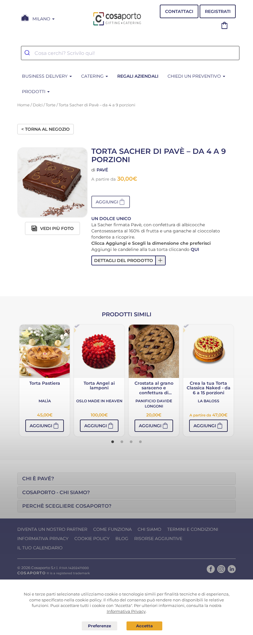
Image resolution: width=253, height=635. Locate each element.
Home (23, 105)
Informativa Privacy (42, 538)
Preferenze (100, 626)
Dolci (38, 105)
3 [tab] (131, 442)
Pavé (102, 170)
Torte (51, 105)
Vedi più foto (56, 228)
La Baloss (208, 401)
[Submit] (28, 53)
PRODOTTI (34, 91)
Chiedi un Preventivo (195, 76)
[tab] (126, 479)
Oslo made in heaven (99, 401)
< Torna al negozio (45, 129)
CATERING (93, 76)
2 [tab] (122, 442)
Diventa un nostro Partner (52, 529)
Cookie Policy (92, 538)
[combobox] (130, 53)
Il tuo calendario (40, 548)
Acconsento (144, 625)
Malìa (45, 401)
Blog (121, 538)
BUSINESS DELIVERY (45, 76)
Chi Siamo (149, 529)
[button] (110, 202)
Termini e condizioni (192, 529)
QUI (195, 249)
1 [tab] (113, 442)
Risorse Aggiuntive (158, 538)
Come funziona (112, 529)
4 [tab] (140, 442)
